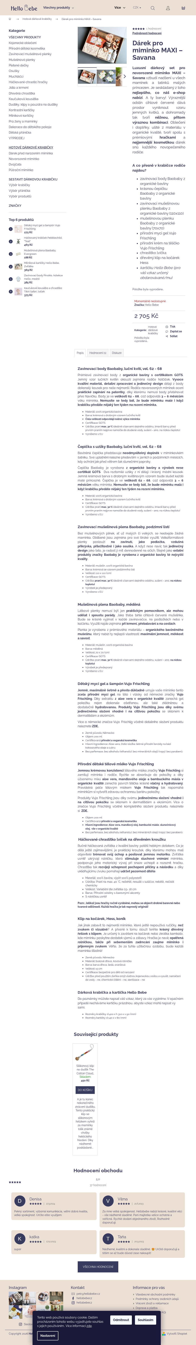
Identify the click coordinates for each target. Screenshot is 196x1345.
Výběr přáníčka (19, 191)
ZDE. (95, 726)
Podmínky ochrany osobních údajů (157, 1298)
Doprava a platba (147, 1307)
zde (89, 1326)
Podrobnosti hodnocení (147, 33)
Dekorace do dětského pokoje (30, 127)
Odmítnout (121, 1320)
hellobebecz (84, 1298)
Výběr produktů (20, 196)
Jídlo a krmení (18, 87)
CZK (136, 7)
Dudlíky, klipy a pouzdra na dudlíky (33, 104)
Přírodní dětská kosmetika (27, 48)
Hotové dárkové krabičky (31, 147)
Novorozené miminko (24, 159)
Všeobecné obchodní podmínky (155, 1294)
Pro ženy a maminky (23, 121)
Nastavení (47, 1336)
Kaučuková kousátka (23, 99)
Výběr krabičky (19, 185)
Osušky (14, 71)
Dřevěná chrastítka (22, 93)
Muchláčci (16, 76)
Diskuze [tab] (117, 352)
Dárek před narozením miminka (31, 153)
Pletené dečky (19, 65)
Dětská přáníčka (20, 132)
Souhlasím (145, 1320)
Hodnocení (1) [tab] (97, 352)
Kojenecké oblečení (22, 43)
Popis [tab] (80, 352)
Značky (15, 206)
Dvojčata (15, 164)
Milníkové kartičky (21, 115)
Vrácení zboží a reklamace (152, 1303)
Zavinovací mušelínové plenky (30, 54)
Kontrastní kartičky (22, 110)
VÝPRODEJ (16, 138)
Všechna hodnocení (98, 1266)
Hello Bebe (152, 304)
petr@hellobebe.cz (88, 1293)
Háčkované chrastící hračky (28, 82)
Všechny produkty (25, 37)
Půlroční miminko (21, 170)
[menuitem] (59, 7)
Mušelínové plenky (22, 60)
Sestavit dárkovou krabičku (33, 179)
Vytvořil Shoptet (177, 1333)
